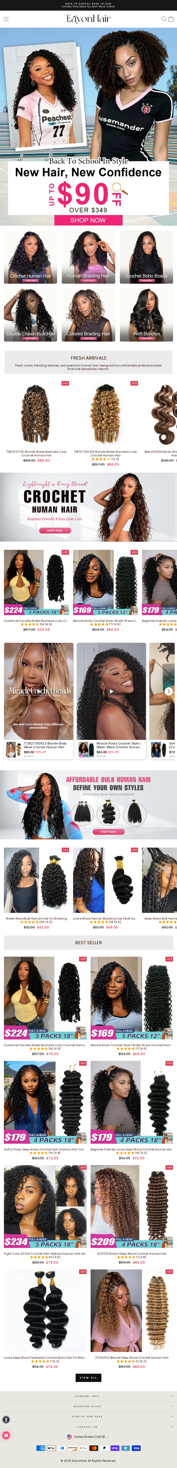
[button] (101, 459)
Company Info (87, 1396)
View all (88, 1377)
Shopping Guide (87, 1406)
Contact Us (87, 1426)
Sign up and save (87, 1416)
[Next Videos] (169, 691)
